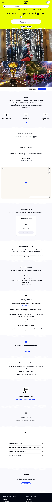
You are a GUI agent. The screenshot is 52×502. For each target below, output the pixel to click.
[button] (26, 183)
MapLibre (31, 197)
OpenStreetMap (41, 197)
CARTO (36, 197)
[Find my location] (49, 173)
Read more (25, 256)
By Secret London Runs (27, 17)
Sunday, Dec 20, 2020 (26, 160)
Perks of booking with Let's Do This (26, 133)
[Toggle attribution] (49, 197)
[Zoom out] (49, 170)
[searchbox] (26, 6)
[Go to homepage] (26, 2)
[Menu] (10, 2)
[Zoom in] (49, 168)
